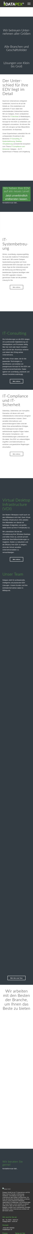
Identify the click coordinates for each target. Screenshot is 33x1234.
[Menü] (28, 3)
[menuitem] (28, 3)
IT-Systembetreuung (15, 244)
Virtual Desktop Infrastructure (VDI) (16, 504)
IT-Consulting (14, 333)
